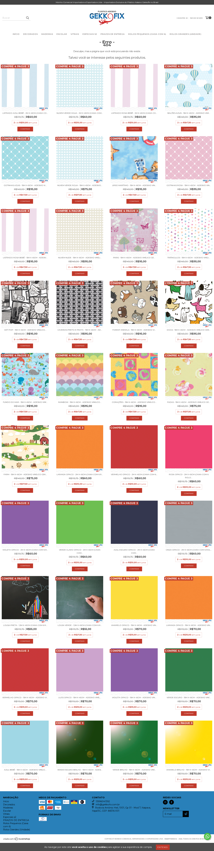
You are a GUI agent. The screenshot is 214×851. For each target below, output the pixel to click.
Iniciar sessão (196, 18)
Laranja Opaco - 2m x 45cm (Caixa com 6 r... (80, 474)
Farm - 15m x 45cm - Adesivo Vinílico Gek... (25, 474)
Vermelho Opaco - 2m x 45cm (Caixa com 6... (134, 474)
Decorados (30, 34)
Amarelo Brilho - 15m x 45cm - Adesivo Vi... (188, 770)
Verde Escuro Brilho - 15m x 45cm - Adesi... (79, 770)
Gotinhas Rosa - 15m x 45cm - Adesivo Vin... (189, 185)
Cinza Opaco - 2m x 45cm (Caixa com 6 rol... (189, 550)
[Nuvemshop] (17, 840)
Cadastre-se (182, 18)
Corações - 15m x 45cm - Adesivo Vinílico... (134, 402)
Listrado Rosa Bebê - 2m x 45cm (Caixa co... (134, 113)
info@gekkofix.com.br (108, 804)
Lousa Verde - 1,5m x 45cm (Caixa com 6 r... (80, 625)
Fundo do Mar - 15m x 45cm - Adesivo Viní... (25, 402)
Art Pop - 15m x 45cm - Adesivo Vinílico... (25, 330)
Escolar (62, 34)
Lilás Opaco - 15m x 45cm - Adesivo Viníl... (79, 697)
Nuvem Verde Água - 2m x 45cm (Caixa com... (80, 113)
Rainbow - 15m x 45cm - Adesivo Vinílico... (79, 402)
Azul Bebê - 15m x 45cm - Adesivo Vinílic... (25, 770)
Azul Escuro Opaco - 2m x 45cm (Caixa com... (134, 551)
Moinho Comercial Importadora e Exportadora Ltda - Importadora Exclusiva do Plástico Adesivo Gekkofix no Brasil (107, 2)
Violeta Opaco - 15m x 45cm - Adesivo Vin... (134, 697)
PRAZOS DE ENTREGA (113, 34)
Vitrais (75, 34)
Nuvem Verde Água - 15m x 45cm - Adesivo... (79, 185)
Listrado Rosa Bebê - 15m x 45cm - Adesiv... (25, 257)
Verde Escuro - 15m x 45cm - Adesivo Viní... (189, 697)
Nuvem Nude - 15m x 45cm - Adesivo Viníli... (79, 257)
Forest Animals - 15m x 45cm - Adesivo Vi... (134, 330)
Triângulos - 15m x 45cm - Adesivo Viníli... (188, 257)
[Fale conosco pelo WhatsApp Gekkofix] (207, 836)
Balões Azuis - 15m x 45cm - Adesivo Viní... (188, 113)
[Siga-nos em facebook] (171, 802)
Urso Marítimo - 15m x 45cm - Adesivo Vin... (134, 185)
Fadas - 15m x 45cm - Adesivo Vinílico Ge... (188, 402)
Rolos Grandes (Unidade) (185, 34)
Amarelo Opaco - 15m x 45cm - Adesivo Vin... (134, 625)
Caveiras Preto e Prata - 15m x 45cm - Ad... (79, 330)
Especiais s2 (90, 34)
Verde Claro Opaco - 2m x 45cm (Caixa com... (79, 551)
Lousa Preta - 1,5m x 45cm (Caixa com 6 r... (25, 625)
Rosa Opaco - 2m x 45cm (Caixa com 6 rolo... (189, 476)
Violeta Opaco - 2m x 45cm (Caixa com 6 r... (25, 550)
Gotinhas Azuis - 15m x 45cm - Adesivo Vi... (25, 185)
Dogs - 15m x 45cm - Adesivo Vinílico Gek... (189, 330)
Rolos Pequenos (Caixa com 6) (147, 34)
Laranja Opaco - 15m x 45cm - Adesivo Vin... (188, 625)
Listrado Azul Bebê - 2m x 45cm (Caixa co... (25, 113)
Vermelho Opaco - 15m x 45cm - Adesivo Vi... (25, 697)
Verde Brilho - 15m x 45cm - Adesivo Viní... (134, 770)
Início (16, 34)
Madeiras (47, 34)
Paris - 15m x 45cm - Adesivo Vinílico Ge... (134, 257)
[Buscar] (27, 18)
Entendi (162, 847)
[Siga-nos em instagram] (165, 802)
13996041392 (103, 801)
